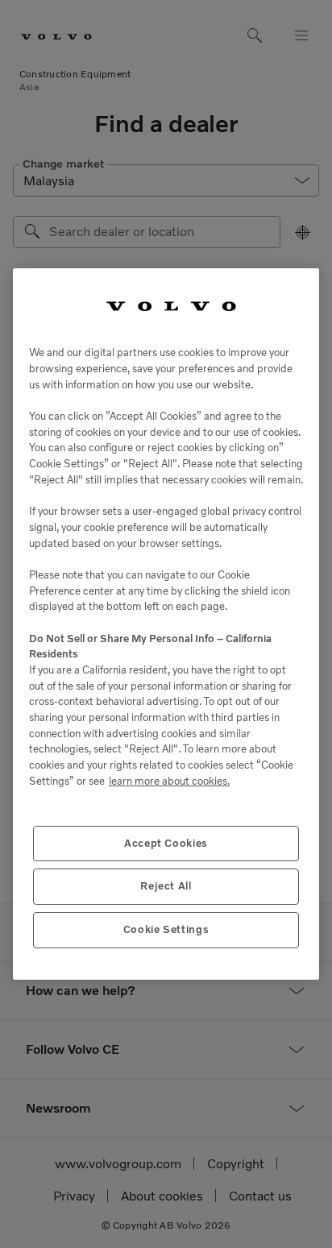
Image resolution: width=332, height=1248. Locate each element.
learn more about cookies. (169, 781)
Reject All (166, 886)
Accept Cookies (166, 843)
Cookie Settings (166, 929)
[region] (166, 624)
